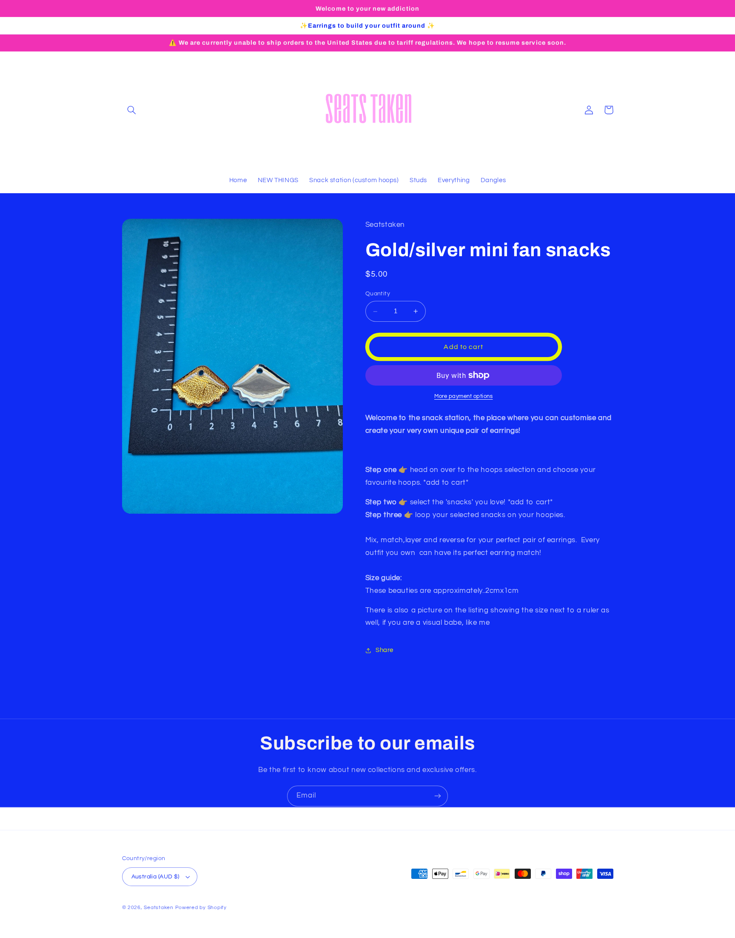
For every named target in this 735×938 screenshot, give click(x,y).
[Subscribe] (437, 796)
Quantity (377, 294)
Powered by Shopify (201, 907)
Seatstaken (158, 907)
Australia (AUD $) (155, 877)
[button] (132, 110)
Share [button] (384, 650)
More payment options (463, 396)
